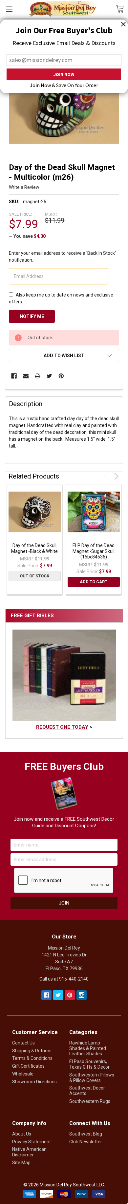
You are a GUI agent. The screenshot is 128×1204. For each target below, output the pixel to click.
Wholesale (22, 1073)
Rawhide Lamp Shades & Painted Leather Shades (87, 1048)
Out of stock (34, 575)
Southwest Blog (85, 1133)
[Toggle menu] (9, 9)
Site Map (21, 1162)
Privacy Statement (31, 1141)
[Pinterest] (61, 376)
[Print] (37, 376)
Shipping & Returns (32, 1050)
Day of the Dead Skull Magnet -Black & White (34, 548)
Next (115, 476)
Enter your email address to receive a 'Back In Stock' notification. (62, 257)
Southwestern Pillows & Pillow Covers (91, 1077)
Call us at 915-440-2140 (64, 979)
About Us (21, 1133)
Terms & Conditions (32, 1058)
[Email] (26, 376)
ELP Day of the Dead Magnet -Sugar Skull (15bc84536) (94, 551)
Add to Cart (93, 581)
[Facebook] (14, 376)
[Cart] (122, 8)
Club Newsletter (85, 1141)
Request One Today (62, 727)
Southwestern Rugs (89, 1101)
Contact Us (23, 1042)
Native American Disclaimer (29, 1152)
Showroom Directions (34, 1081)
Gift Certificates (28, 1066)
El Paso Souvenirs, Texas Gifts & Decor (89, 1064)
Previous (107, 476)
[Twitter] (49, 376)
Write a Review (24, 187)
